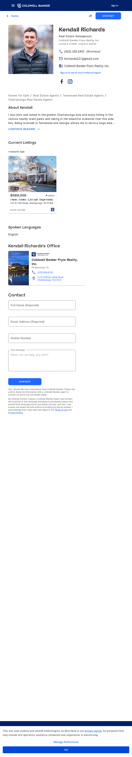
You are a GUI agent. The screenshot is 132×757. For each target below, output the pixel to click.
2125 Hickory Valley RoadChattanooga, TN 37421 (50, 278)
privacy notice (93, 730)
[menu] (14, 5)
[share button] (90, 15)
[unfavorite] (52, 160)
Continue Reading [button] (21, 129)
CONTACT (108, 15)
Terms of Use (61, 409)
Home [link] (14, 16)
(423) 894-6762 (45, 272)
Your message (18, 349)
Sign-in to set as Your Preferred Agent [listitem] (80, 72)
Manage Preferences (66, 742)
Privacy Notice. (15, 412)
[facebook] (61, 82)
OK (66, 749)
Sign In (114, 5)
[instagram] (70, 82)
